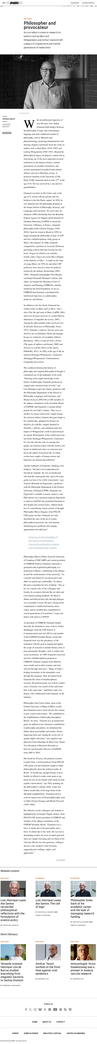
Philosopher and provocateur (40, 25)
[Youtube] (55, 1009)
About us (47, 1022)
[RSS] (64, 1009)
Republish (61, 860)
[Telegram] (49, 1009)
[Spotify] (60, 1009)
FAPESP (15, 1033)
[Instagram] (35, 1009)
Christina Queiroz (8, 119)
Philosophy (7, 133)
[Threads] (45, 1009)
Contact (60, 1022)
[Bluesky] (40, 1009)
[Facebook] (26, 1009)
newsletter (75, 3)
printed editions (88, 3)
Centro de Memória (76, 1033)
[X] (30, 1009)
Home (35, 1022)
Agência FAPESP (31, 1033)
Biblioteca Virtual (52, 1033)
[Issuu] (69, 1009)
